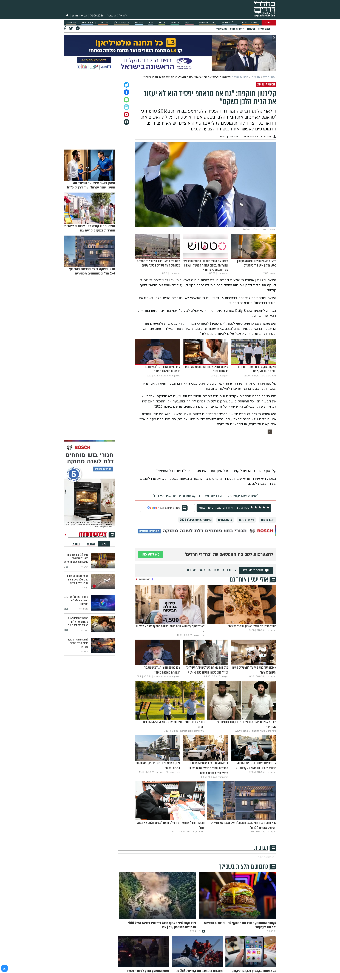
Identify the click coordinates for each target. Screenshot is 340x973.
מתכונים (103, 22)
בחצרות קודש (250, 22)
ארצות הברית (225, 520)
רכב (150, 22)
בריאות (175, 22)
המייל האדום (79, 16)
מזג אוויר (221, 29)
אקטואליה (264, 29)
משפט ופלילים (207, 22)
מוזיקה (189, 22)
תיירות (139, 22)
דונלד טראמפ (267, 520)
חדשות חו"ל (237, 29)
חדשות (269, 22)
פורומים (71, 22)
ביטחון (251, 29)
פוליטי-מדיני (229, 22)
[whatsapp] (126, 99)
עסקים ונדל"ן (121, 22)
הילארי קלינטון (246, 520)
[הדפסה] (126, 107)
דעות (162, 22)
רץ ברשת (87, 22)
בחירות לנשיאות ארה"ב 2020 (196, 520)
